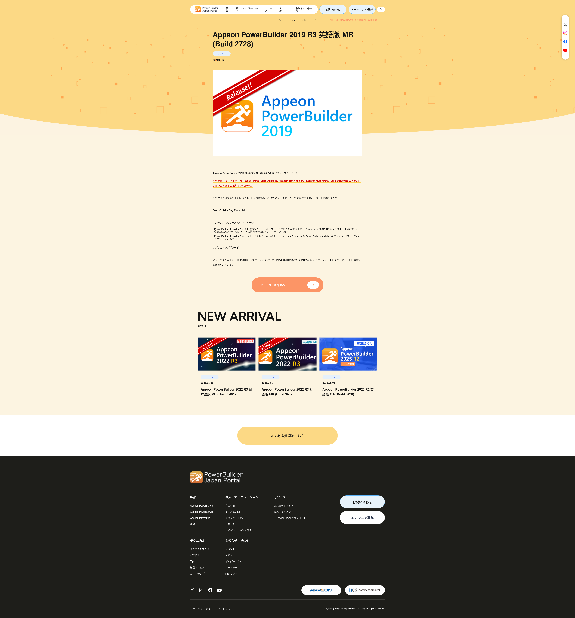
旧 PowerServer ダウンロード (290, 518)
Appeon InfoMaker (200, 518)
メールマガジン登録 (362, 9)
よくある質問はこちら (287, 435)
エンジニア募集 (362, 517)
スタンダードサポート (237, 518)
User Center (292, 236)
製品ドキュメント (283, 511)
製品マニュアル (198, 567)
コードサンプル (198, 573)
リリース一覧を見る (273, 285)
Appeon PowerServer (201, 511)
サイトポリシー (225, 608)
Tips (192, 561)
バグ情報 (195, 555)
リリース (230, 524)
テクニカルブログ (199, 549)
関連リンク (231, 573)
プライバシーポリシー (203, 608)
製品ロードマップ (283, 505)
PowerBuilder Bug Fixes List (229, 210)
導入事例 (230, 505)
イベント (230, 549)
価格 (192, 524)
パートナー (231, 567)
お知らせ (230, 555)
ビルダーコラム (233, 561)
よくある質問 (232, 511)
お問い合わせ (333, 9)
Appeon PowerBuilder (202, 505)
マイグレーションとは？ (238, 530)
